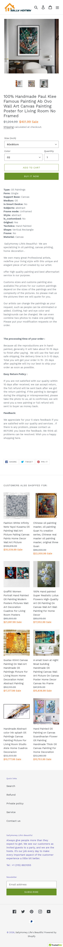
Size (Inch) (10, 138)
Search (10, 786)
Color (7, 151)
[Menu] (57, 7)
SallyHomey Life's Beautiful (29, 932)
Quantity (49, 151)
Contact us (13, 820)
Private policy (15, 803)
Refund (11, 794)
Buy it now (31, 176)
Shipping (9, 127)
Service (11, 812)
